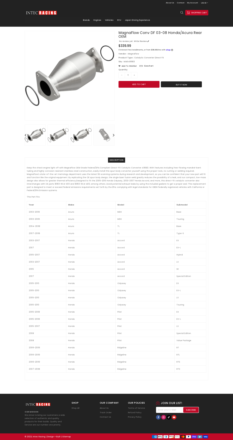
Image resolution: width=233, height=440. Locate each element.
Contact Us (105, 417)
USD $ (203, 3)
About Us (170, 2)
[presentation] (25, 135)
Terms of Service (136, 408)
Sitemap (66, 436)
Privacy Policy (135, 417)
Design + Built (54, 436)
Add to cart (139, 84)
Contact (180, 2)
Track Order (106, 412)
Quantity (123, 70)
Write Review (140, 41)
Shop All (75, 408)
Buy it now (181, 85)
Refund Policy (135, 412)
